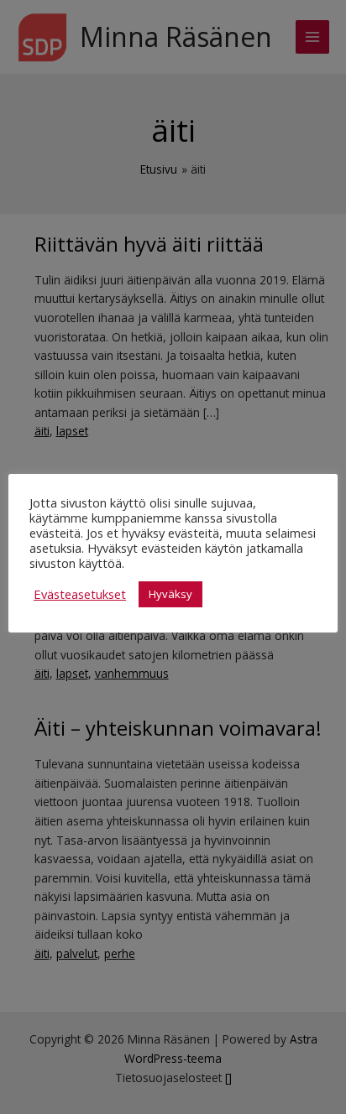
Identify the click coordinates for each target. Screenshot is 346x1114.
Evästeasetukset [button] (80, 593)
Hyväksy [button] (170, 593)
